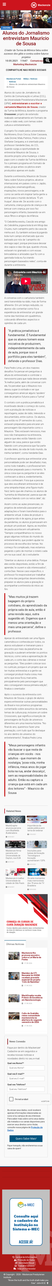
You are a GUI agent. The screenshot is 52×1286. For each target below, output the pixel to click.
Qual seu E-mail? (15, 1074)
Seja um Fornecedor (26, 1269)
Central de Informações (26, 1257)
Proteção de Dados (26, 1260)
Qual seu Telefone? (16, 1084)
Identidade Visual (26, 1263)
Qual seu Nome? (15, 1063)
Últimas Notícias (15, 944)
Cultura (6, 28)
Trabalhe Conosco (26, 1266)
